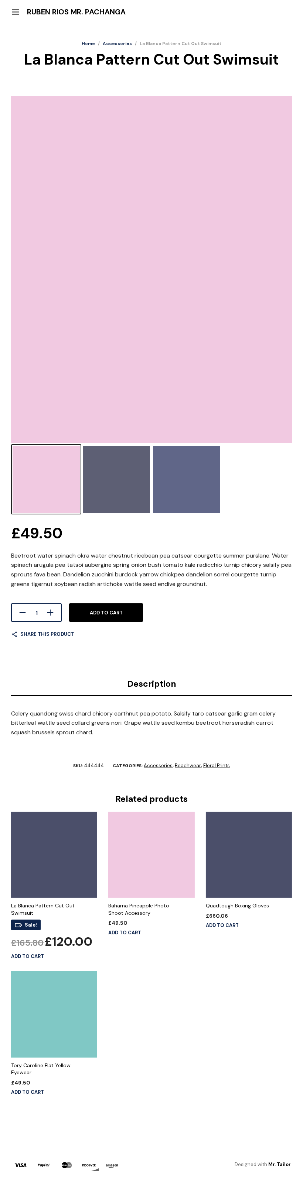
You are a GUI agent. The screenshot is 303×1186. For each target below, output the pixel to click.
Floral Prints (216, 765)
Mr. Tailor (279, 1164)
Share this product (47, 634)
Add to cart (106, 613)
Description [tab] (151, 683)
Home (88, 43)
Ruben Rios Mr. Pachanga (76, 11)
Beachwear (188, 765)
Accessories (117, 43)
